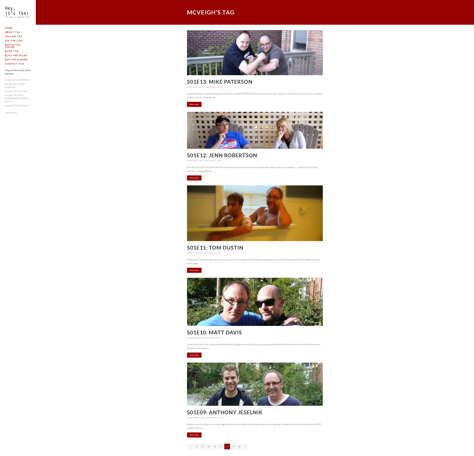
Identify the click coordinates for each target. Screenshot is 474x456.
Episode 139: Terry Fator (16, 91)
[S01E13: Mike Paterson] (255, 52)
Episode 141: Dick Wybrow (17, 80)
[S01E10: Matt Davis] (255, 302)
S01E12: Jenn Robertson (222, 155)
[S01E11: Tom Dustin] (255, 213)
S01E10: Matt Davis (214, 332)
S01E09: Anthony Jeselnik (225, 412)
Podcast (208, 87)
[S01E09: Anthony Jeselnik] (255, 384)
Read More (194, 104)
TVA (220, 87)
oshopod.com (11, 112)
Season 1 (213, 87)
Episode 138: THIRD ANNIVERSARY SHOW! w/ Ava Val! (17, 98)
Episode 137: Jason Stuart (17, 105)
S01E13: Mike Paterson (220, 82)
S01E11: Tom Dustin (215, 248)
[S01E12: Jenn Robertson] (255, 130)
